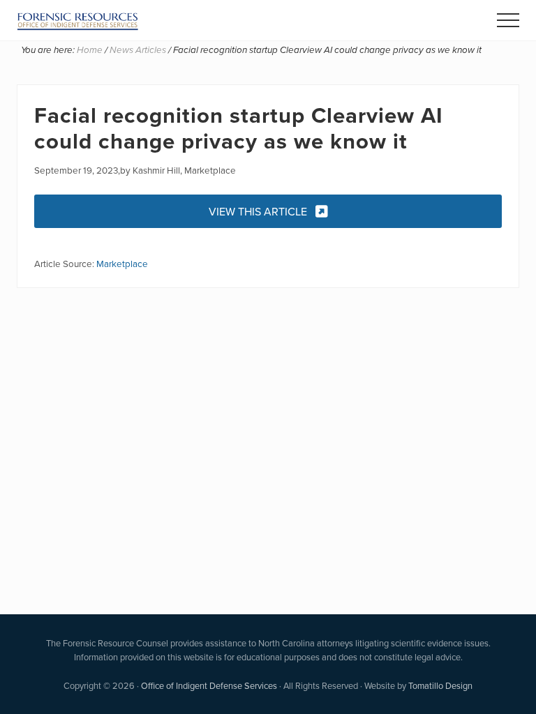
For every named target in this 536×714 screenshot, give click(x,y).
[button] (508, 20)
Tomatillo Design (440, 685)
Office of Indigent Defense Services (209, 685)
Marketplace (122, 263)
